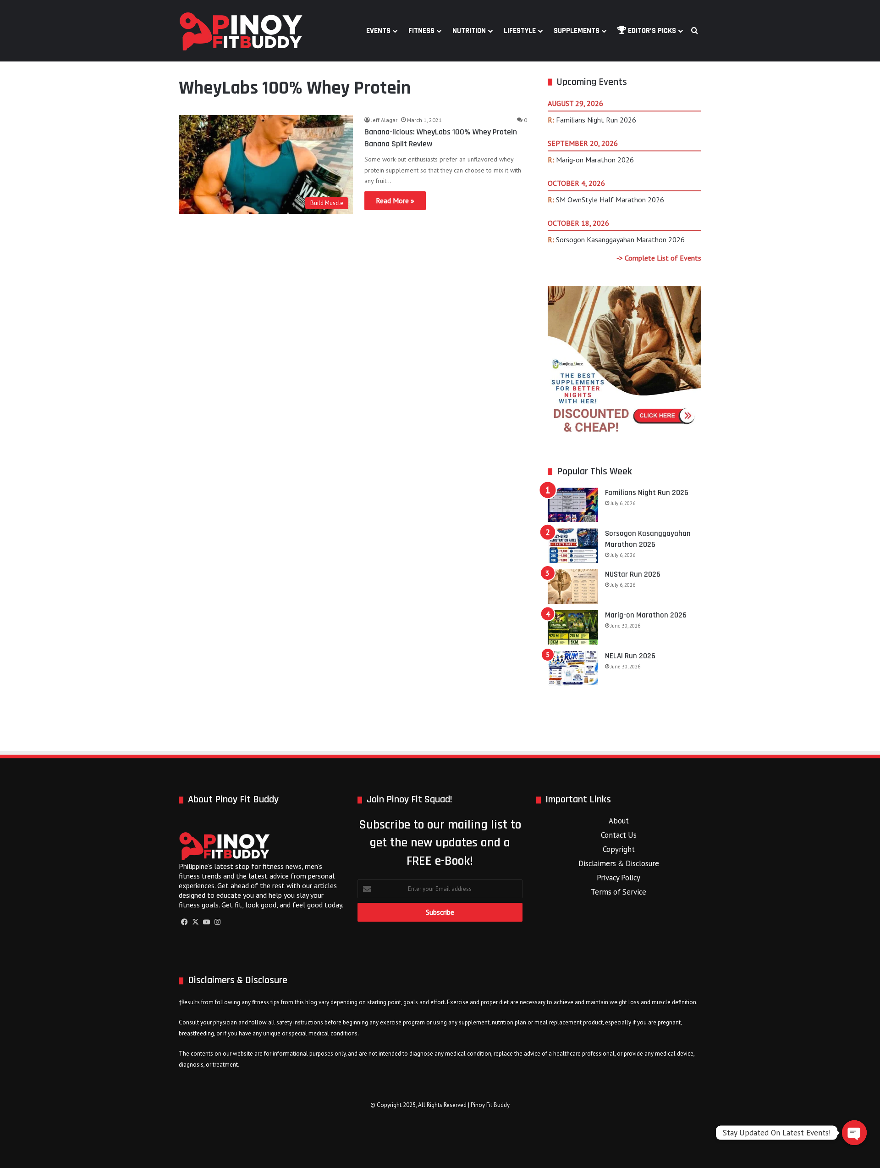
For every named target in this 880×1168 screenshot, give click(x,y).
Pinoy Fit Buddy (490, 1105)
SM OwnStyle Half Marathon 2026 (610, 199)
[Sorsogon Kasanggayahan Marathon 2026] (573, 545)
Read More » (395, 200)
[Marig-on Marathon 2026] (573, 627)
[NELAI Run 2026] (573, 668)
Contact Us (619, 835)
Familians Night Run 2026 (596, 119)
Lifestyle (520, 31)
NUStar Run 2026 (632, 574)
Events (378, 31)
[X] (195, 922)
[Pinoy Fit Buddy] (241, 30)
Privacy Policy (618, 878)
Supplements (577, 31)
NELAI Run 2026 (630, 656)
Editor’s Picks (651, 31)
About (619, 821)
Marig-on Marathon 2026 (595, 159)
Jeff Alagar (384, 120)
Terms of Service (618, 892)
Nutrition (469, 31)
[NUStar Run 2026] (573, 586)
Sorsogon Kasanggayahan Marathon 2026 (620, 239)
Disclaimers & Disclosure (618, 863)
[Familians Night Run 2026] (573, 505)
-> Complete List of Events (658, 257)
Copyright (619, 849)
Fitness (421, 31)
